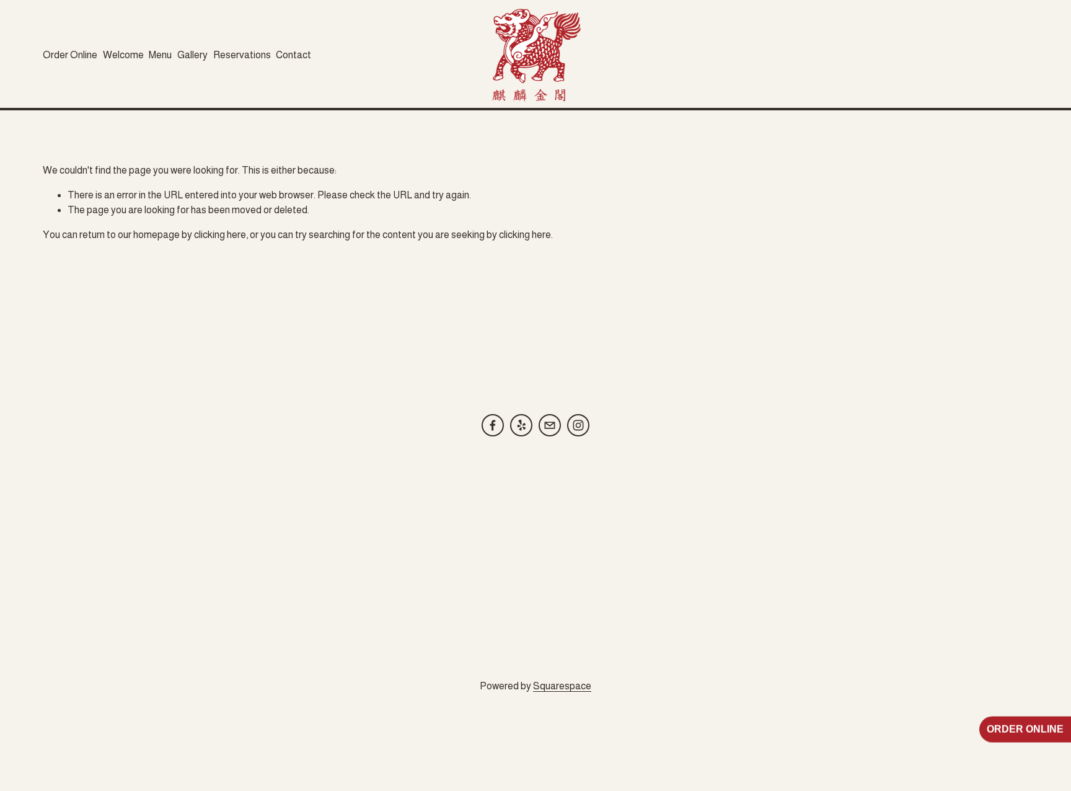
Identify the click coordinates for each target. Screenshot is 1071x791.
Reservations (242, 55)
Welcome (123, 55)
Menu (160, 55)
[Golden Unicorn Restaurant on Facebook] (493, 425)
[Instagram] (578, 425)
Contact (293, 55)
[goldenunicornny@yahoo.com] (550, 425)
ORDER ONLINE (1025, 730)
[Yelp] (521, 425)
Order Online (70, 55)
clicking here (220, 234)
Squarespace (562, 686)
